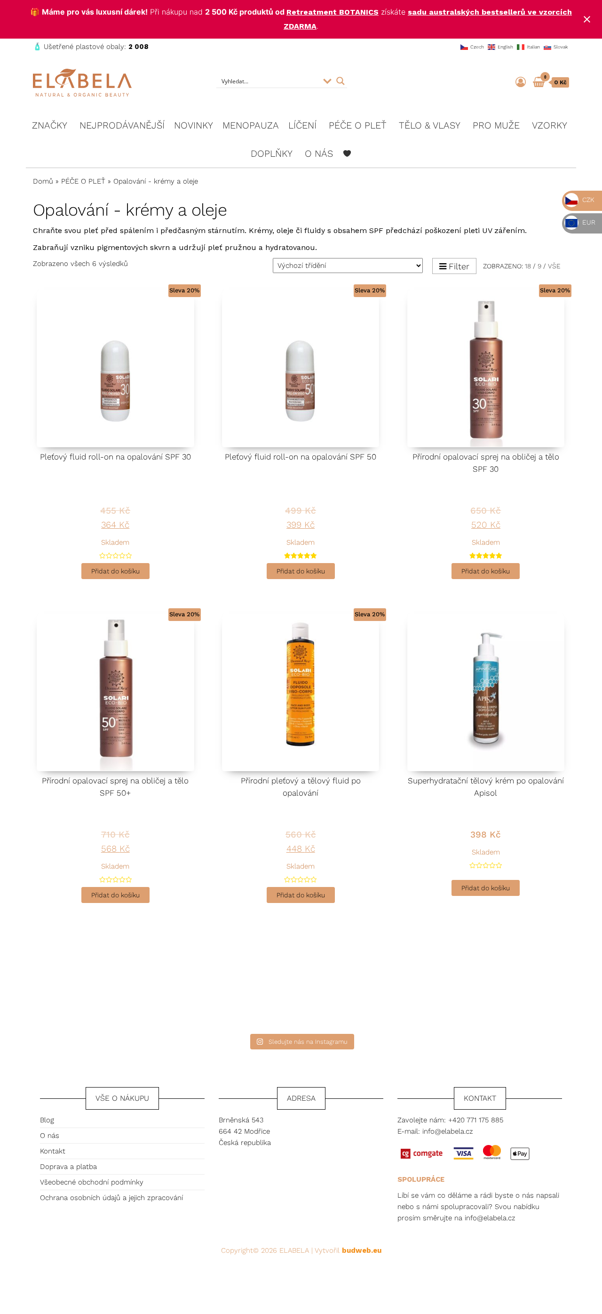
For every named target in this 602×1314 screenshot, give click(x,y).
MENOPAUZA (250, 125)
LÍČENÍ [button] (302, 125)
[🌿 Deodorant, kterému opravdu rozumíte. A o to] (227, 985)
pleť (91, 230)
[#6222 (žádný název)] (347, 153)
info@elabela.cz (447, 1131)
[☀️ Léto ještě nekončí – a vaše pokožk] (78, 985)
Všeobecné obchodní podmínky (91, 1182)
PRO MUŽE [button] (496, 125)
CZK (587, 199)
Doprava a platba (68, 1166)
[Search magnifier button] (340, 81)
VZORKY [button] (549, 125)
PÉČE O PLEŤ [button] (358, 125)
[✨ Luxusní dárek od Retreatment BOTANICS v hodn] (523, 985)
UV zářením (503, 230)
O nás (49, 1135)
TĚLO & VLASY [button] (429, 125)
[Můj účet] (520, 82)
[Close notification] (587, 19)
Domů (43, 181)
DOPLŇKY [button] (272, 153)
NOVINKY (193, 125)
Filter (459, 266)
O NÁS (319, 153)
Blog (47, 1120)
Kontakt (52, 1151)
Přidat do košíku (115, 571)
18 (528, 266)
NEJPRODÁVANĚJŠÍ (122, 125)
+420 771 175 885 (475, 1120)
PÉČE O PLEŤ (83, 181)
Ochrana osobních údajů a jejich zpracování (111, 1197)
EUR (587, 222)
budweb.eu (361, 1250)
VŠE (554, 266)
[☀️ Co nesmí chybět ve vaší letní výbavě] (375, 985)
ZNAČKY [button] (49, 125)
